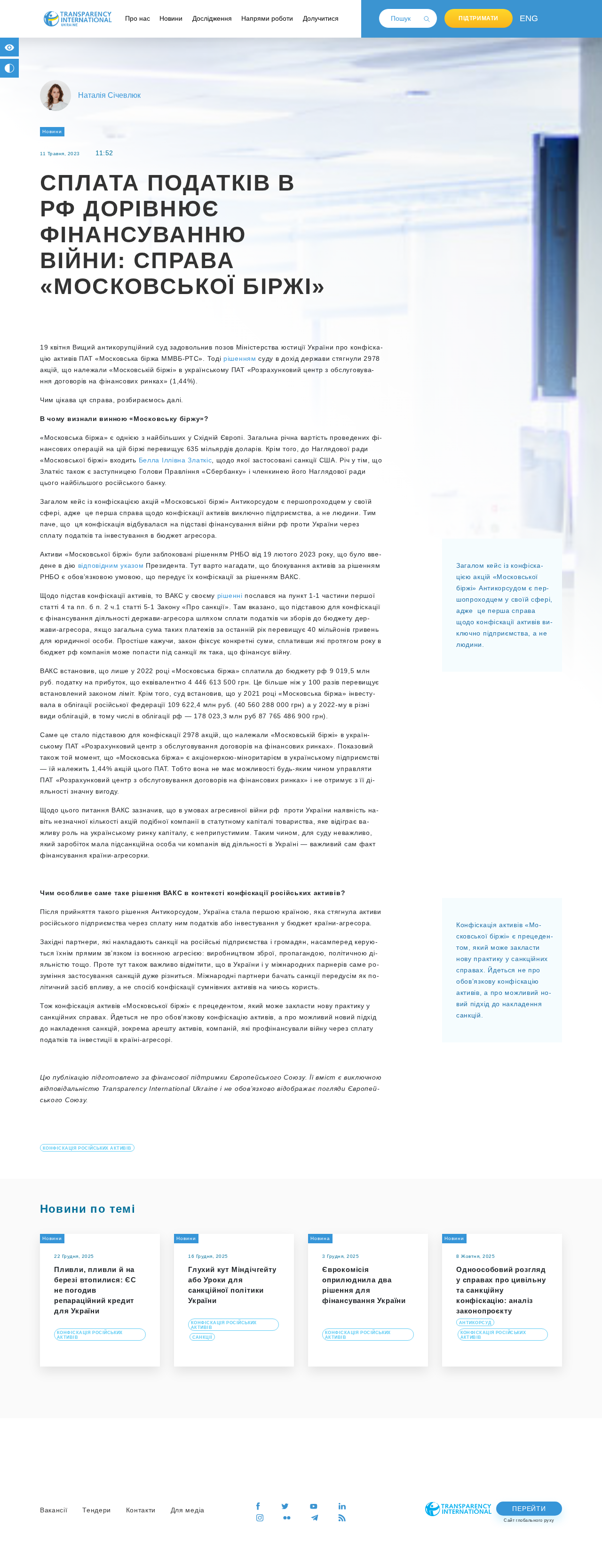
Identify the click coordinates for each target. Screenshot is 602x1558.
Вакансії (54, 1510)
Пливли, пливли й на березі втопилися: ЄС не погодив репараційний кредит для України (95, 1290)
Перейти (529, 1508)
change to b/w (9, 68)
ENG (527, 18)
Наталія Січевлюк (109, 95)
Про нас (137, 18)
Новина (320, 1238)
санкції (202, 1337)
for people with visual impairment (9, 47)
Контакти (141, 1510)
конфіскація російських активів (87, 1148)
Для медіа (188, 1510)
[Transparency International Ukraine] (77, 18)
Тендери (96, 1510)
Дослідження (212, 18)
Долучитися (321, 18)
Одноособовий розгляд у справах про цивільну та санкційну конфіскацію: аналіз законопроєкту (501, 1290)
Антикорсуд (475, 1322)
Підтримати (479, 18)
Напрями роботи (267, 18)
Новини (170, 18)
